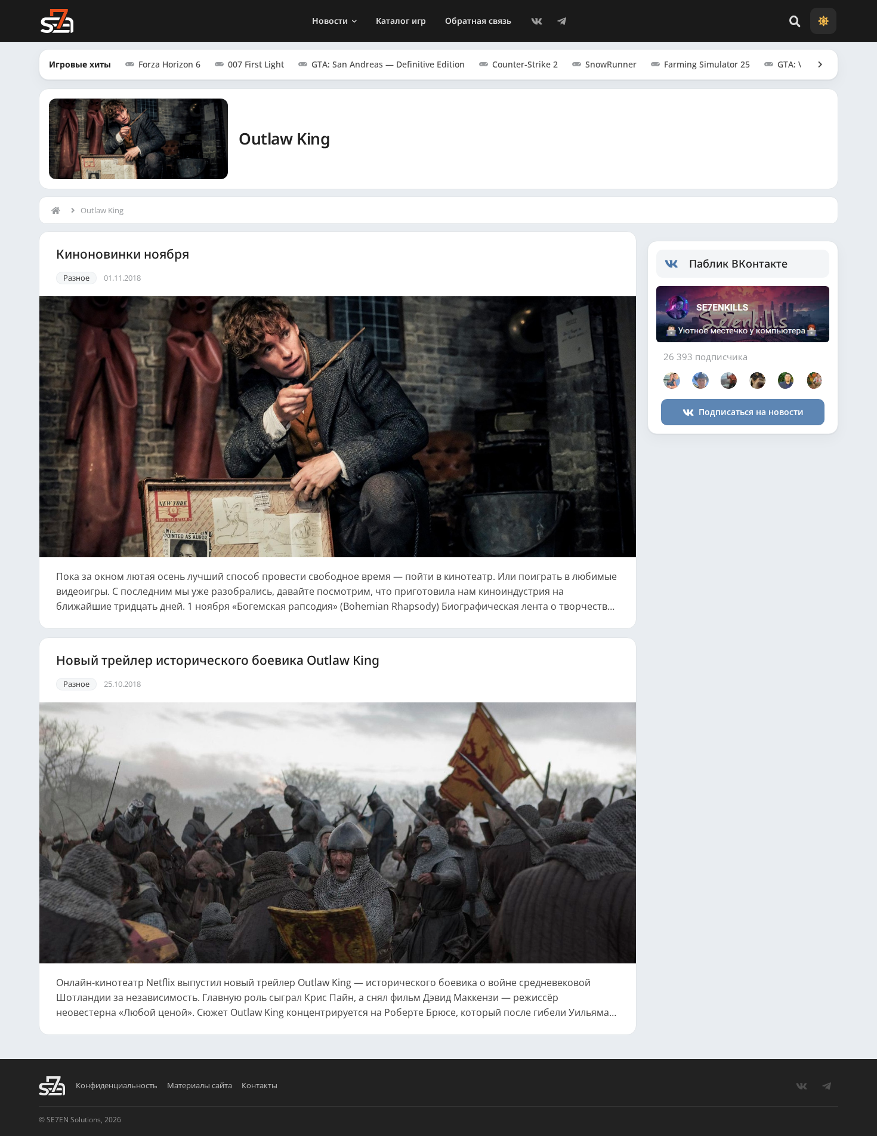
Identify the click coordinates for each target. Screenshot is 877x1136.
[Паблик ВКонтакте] (677, 264)
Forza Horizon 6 (169, 64)
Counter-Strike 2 (525, 64)
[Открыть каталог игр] (814, 64)
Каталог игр (401, 20)
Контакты (259, 1085)
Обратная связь (478, 20)
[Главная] (58, 210)
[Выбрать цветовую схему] (823, 21)
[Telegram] (561, 21)
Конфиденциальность (117, 1085)
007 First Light (256, 64)
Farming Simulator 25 (707, 64)
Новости (330, 20)
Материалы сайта (199, 1085)
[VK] (536, 21)
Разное (76, 277)
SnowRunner (611, 64)
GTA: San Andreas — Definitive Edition (388, 64)
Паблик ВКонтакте (738, 263)
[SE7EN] (57, 21)
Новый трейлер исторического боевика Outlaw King (217, 660)
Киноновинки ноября (122, 254)
